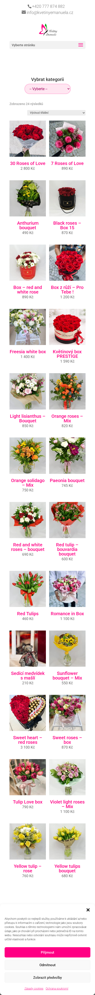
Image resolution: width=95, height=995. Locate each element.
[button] (88, 910)
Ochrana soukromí (57, 988)
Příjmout (47, 952)
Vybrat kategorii (47, 79)
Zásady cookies (33, 988)
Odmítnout (47, 965)
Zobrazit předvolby (47, 978)
